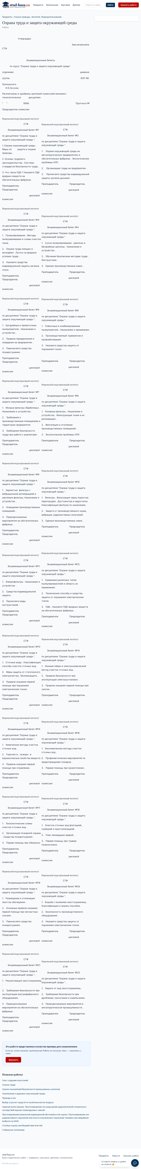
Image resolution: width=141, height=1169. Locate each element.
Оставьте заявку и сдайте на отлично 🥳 (113, 1162)
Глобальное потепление (13, 1130)
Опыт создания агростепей (15, 1080)
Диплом (76, 5)
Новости (116, 1156)
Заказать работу (128, 5)
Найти (110, 5)
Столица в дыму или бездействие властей (22, 1125)
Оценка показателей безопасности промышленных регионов (31, 1089)
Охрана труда (8, 1085)
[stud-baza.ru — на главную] (16, 5)
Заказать (13, 1059)
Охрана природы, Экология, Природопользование (38, 17)
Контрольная (52, 5)
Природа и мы (9, 1098)
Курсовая (65, 5)
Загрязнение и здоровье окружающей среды (23, 1093)
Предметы (38, 5)
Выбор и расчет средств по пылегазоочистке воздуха (28, 1102)
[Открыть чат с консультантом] (135, 1163)
